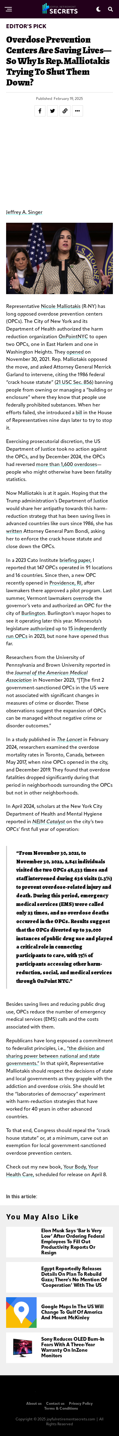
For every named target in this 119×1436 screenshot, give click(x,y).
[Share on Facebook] (39, 110)
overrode (83, 598)
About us (34, 1404)
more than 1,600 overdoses (66, 464)
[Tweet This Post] (52, 110)
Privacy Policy (81, 1404)
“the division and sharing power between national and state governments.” (55, 1056)
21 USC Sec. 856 (74, 382)
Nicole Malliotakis (61, 306)
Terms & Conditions (61, 1409)
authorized (42, 629)
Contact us (55, 1404)
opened (75, 352)
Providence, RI (65, 583)
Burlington (33, 613)
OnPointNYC (73, 337)
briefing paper (75, 560)
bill (79, 413)
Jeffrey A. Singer (24, 212)
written (14, 531)
